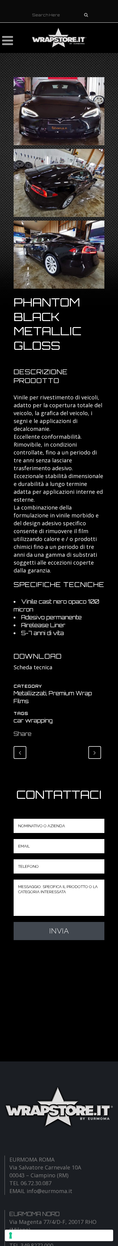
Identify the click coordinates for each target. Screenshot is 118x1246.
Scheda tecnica (33, 667)
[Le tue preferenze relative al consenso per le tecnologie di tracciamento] (59, 1235)
